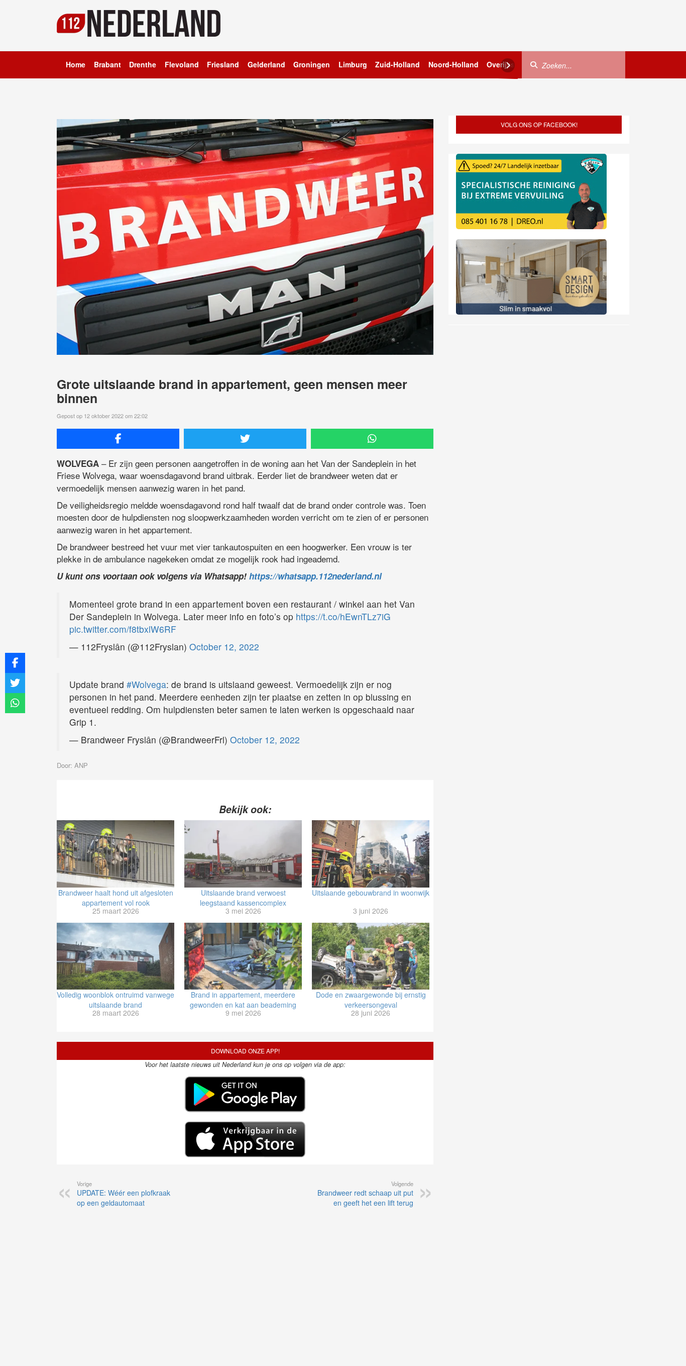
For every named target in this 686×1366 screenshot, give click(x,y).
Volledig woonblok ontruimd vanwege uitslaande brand (115, 1000)
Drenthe (142, 64)
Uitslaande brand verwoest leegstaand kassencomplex (243, 898)
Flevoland (182, 64)
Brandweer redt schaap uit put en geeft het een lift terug (365, 1194)
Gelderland (266, 64)
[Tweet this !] (245, 439)
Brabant (107, 64)
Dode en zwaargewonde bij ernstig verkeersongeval (371, 1000)
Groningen (311, 64)
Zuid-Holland (397, 64)
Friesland (223, 64)
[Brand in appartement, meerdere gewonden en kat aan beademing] (243, 956)
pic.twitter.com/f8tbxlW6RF (122, 629)
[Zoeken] (533, 64)
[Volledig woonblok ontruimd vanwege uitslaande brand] (115, 956)
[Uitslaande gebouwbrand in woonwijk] (370, 854)
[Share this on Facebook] (118, 439)
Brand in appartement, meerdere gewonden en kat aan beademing (243, 1000)
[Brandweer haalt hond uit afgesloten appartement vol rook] (115, 854)
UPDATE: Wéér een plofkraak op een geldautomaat (123, 1194)
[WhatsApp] (372, 439)
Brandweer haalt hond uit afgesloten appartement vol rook (115, 898)
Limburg (352, 64)
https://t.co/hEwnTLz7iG (343, 616)
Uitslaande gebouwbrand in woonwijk (370, 893)
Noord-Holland (453, 64)
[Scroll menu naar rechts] (508, 65)
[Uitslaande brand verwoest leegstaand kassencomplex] (243, 854)
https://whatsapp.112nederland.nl (315, 576)
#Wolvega (146, 684)
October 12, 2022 (224, 646)
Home (75, 64)
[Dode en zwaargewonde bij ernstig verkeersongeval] (370, 956)
